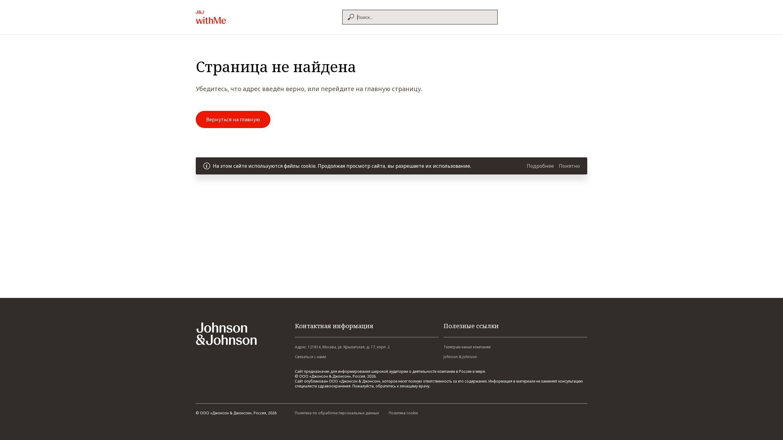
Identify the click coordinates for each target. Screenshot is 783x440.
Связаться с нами (310, 356)
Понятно (569, 166)
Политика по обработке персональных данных (337, 413)
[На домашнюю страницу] (224, 17)
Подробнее (540, 166)
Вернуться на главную (233, 119)
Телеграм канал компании (467, 347)
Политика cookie (403, 413)
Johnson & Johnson (460, 356)
